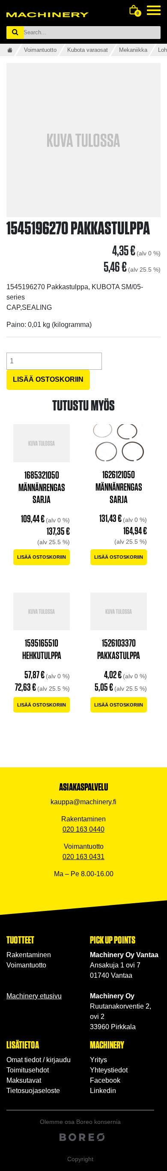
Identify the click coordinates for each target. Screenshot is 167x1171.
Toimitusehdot (27, 1070)
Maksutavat (23, 1080)
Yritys (98, 1059)
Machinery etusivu (34, 996)
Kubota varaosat (87, 50)
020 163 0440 (83, 829)
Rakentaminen (28, 954)
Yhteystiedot (109, 1070)
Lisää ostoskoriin (48, 379)
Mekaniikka (133, 50)
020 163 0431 (83, 856)
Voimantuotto (40, 50)
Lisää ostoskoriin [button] (41, 557)
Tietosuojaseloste (33, 1090)
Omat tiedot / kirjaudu (38, 1059)
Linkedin (103, 1090)
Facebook (105, 1080)
